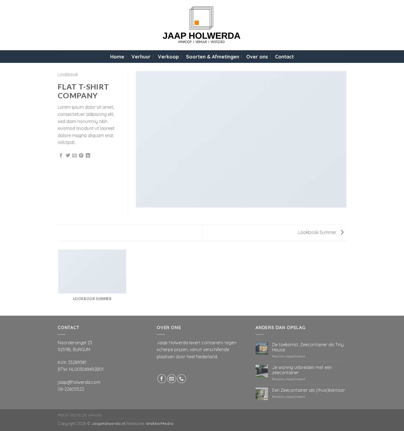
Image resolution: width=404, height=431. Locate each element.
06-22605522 (71, 389)
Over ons (257, 57)
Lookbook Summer (317, 232)
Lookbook (68, 74)
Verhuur (141, 57)
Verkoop (168, 57)
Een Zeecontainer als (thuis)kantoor (308, 390)
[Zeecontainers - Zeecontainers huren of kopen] (202, 25)
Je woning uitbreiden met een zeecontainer (302, 370)
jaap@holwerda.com (79, 382)
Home (117, 57)
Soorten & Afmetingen (212, 57)
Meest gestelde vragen (80, 415)
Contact (284, 57)
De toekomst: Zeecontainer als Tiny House (308, 347)
